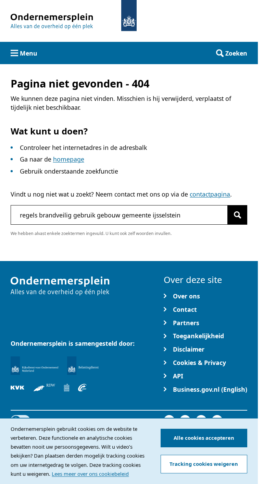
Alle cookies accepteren (204, 437)
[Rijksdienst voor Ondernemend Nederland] (34, 365)
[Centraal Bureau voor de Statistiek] (66, 387)
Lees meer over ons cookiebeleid (90, 473)
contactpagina (210, 194)
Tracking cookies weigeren (204, 463)
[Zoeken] (237, 214)
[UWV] (82, 387)
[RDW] (44, 387)
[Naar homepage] (129, 15)
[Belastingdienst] (83, 365)
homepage (68, 159)
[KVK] (17, 387)
